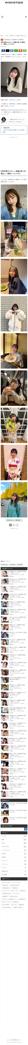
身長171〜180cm (18, 907)
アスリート (14, 867)
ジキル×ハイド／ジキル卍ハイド (10, 890)
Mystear (23, 890)
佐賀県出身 (22, 899)
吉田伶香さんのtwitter (15, 99)
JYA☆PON (6, 904)
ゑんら (14, 904)
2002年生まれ (7, 39)
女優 (2, 39)
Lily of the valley (7, 907)
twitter (10, 110)
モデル (14, 843)
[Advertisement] (14, 20)
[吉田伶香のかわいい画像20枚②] (14, 521)
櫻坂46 (22, 904)
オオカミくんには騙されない (9, 899)
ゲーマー (16, 893)
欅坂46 (5, 896)
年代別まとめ (14, 871)
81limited (15, 901)
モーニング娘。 (7, 882)
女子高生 (14, 857)
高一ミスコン (6, 901)
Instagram (16, 110)
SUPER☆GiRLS (15, 885)
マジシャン (17, 882)
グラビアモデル (14, 846)
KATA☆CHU (14, 896)
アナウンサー (14, 864)
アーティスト (14, 860)
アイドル (14, 836)
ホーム (8, 1039)
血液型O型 (21, 39)
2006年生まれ (7, 893)
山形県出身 (15, 39)
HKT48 (5, 885)
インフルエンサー (14, 850)
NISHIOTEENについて (16, 1039)
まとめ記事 (14, 874)
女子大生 (14, 853)
